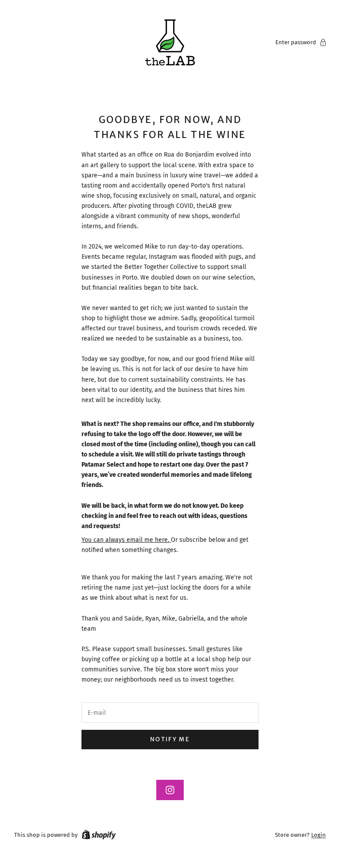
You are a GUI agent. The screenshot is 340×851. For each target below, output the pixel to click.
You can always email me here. (126, 540)
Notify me (170, 739)
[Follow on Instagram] (170, 790)
